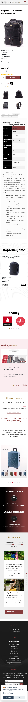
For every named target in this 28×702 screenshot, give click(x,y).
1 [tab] (11, 289)
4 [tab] (18, 385)
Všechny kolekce (14, 413)
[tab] (6, 114)
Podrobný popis (6, 114)
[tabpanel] (14, 270)
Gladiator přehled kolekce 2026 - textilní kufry (14, 408)
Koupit (13, 77)
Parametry (16, 114)
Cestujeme (14, 546)
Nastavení (19, 697)
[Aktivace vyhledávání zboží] (2, 2)
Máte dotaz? (5, 117)
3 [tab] (13, 328)
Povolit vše (8, 697)
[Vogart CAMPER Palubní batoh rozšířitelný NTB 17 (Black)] (14, 271)
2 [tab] (13, 289)
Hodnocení (14, 117)
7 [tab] (19, 482)
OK (21, 684)
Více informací (5, 65)
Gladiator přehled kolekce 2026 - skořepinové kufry (14, 403)
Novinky (20, 542)
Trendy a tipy (9, 542)
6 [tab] (18, 328)
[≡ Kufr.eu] (14, 2)
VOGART (7, 83)
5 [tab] (26, 580)
